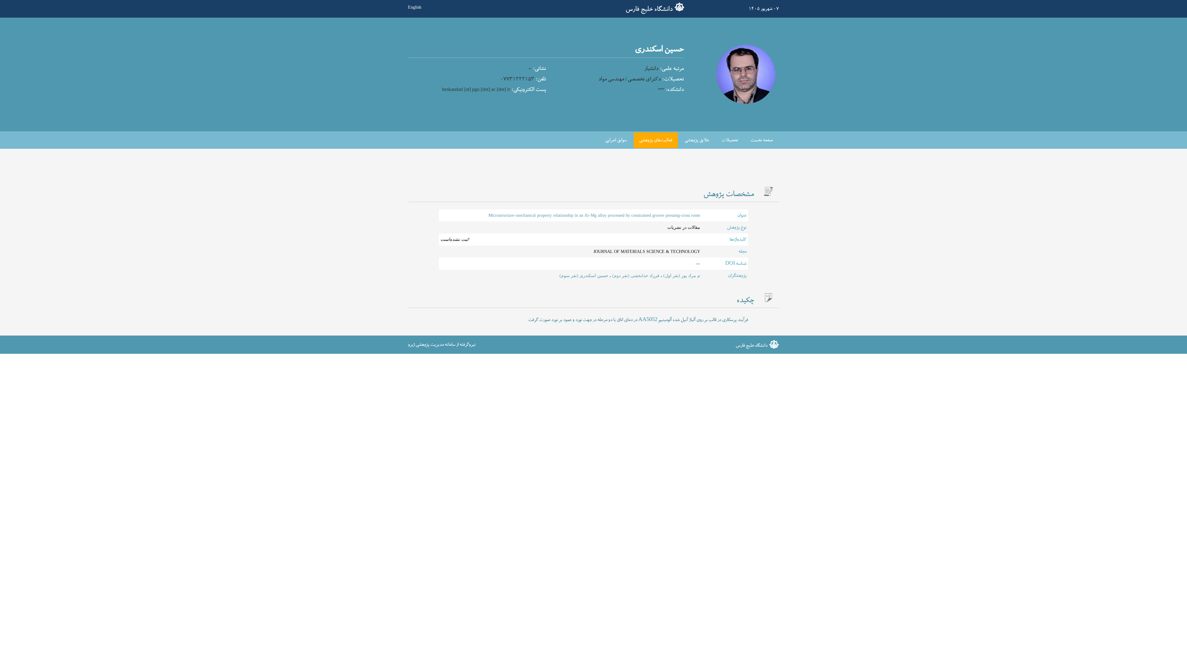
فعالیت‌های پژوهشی (655, 140)
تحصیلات (729, 140)
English (414, 7)
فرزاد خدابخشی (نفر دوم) (635, 275)
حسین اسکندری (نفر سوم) (583, 275)
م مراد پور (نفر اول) (681, 275)
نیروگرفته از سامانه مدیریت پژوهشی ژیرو (442, 344)
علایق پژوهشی (697, 140)
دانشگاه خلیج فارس (649, 9)
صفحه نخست (762, 140)
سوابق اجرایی (616, 140)
